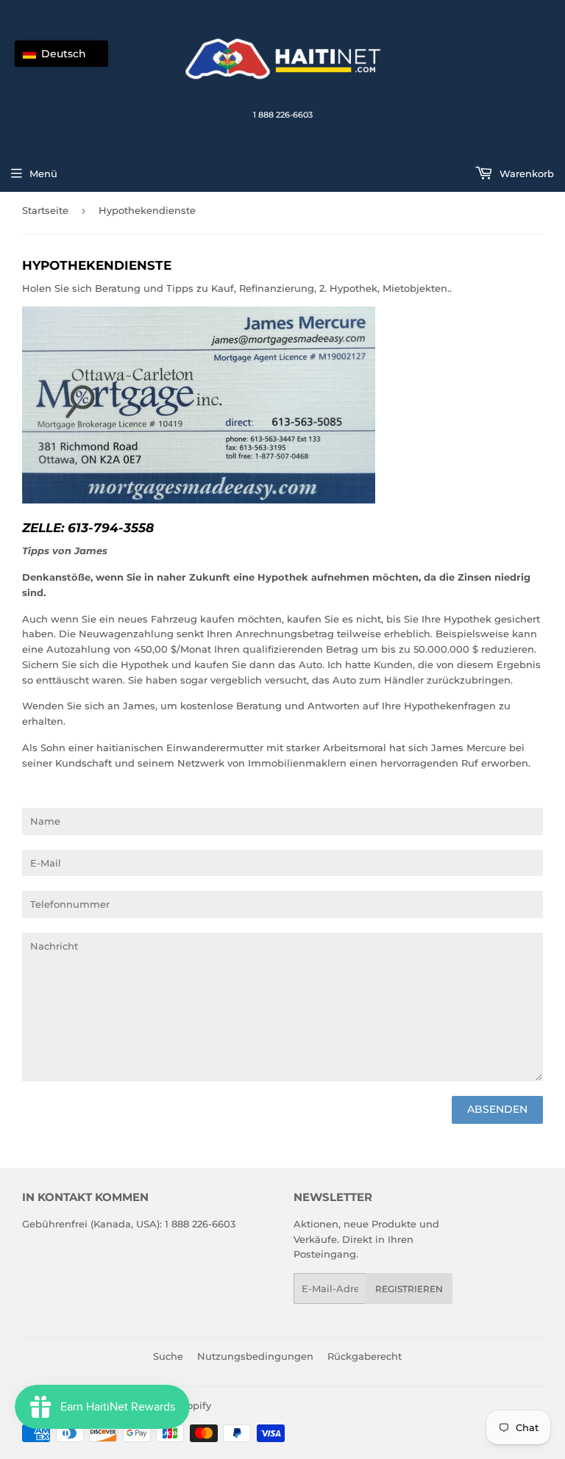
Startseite (45, 210)
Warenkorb (525, 173)
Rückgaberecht (364, 1356)
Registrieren (409, 1288)
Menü (43, 173)
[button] (61, 53)
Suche (168, 1356)
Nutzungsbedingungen (255, 1356)
